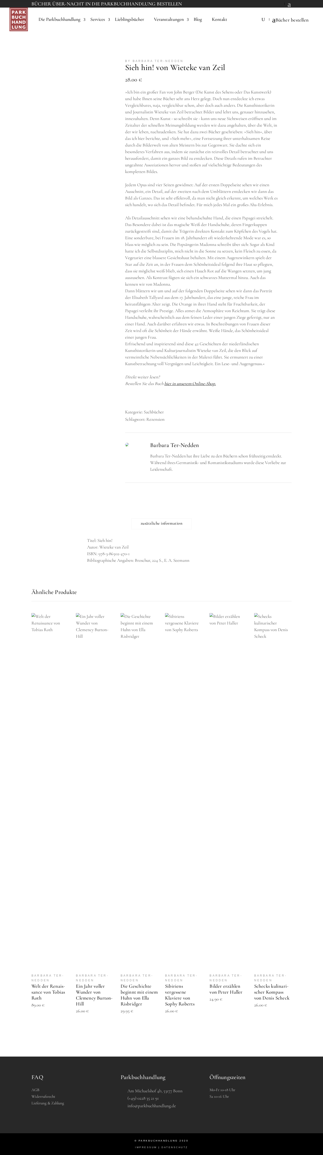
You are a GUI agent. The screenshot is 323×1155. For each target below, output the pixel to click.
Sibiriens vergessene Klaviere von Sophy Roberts (180, 995)
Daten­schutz (175, 1147)
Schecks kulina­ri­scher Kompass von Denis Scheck (271, 992)
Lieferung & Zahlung (47, 1103)
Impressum (146, 1147)
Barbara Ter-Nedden (174, 445)
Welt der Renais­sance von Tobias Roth (48, 992)
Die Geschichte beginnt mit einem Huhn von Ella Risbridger (139, 995)
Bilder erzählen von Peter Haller (226, 989)
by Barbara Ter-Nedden (154, 61)
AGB (35, 1089)
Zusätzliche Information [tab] (161, 523)
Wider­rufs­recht (43, 1096)
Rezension (155, 419)
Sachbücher (154, 412)
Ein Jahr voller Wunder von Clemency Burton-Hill (94, 995)
